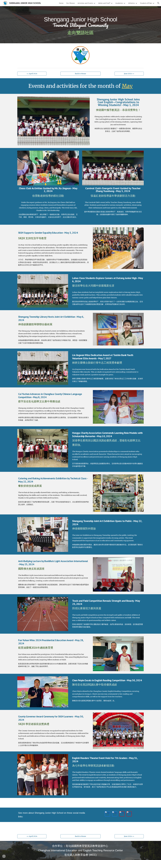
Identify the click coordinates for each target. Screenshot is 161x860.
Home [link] (61, 3)
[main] (80, 24)
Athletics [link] (131, 3)
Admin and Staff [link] (104, 3)
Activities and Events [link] (85, 3)
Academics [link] (119, 3)
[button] (158, 3)
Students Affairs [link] (146, 3)
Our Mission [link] (70, 3)
